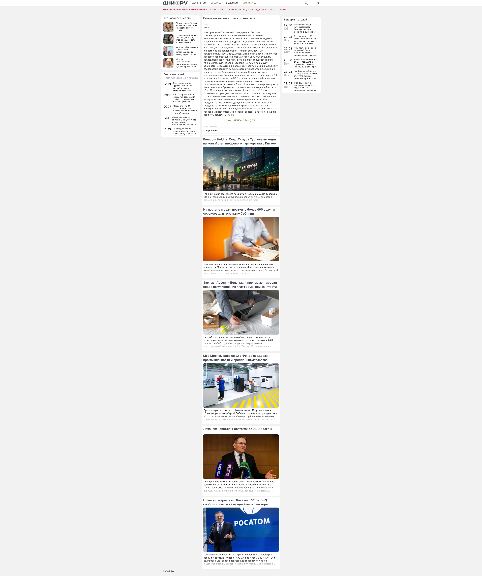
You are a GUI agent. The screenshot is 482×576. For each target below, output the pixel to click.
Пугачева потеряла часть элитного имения (185, 9)
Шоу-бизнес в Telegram (241, 120)
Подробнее (210, 130)
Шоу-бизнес (199, 3)
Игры (273, 9)
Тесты (213, 9)
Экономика (249, 3)
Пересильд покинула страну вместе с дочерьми (243, 9)
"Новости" (254, 90)
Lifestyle (216, 3)
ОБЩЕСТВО (232, 3)
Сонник (282, 9)
